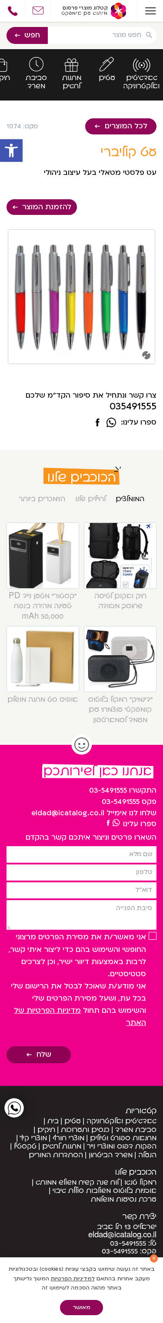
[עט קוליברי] (97, 423)
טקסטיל (25, 1146)
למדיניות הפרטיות (73, 1278)
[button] (11, 150)
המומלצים (130, 499)
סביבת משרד (135, 1130)
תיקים (46, 1130)
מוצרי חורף (68, 1138)
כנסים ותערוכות (85, 1130)
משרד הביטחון (111, 1155)
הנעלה (147, 1155)
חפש (32, 35)
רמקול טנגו (140, 1182)
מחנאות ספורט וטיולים (123, 1138)
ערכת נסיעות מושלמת (123, 1199)
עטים (72, 1121)
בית (53, 1121)
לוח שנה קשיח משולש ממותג (77, 1182)
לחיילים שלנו (90, 499)
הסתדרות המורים (56, 1155)
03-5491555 (108, 790)
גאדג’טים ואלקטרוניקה (121, 1121)
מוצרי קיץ (33, 1138)
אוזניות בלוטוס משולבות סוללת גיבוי (104, 1191)
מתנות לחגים (61, 1146)
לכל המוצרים (126, 126)
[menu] (150, 11)
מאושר (81, 1307)
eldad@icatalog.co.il (67, 813)
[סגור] (154, 1258)
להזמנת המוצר (46, 207)
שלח (44, 1054)
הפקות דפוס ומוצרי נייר (121, 1146)
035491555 (133, 407)
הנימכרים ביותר (42, 499)
